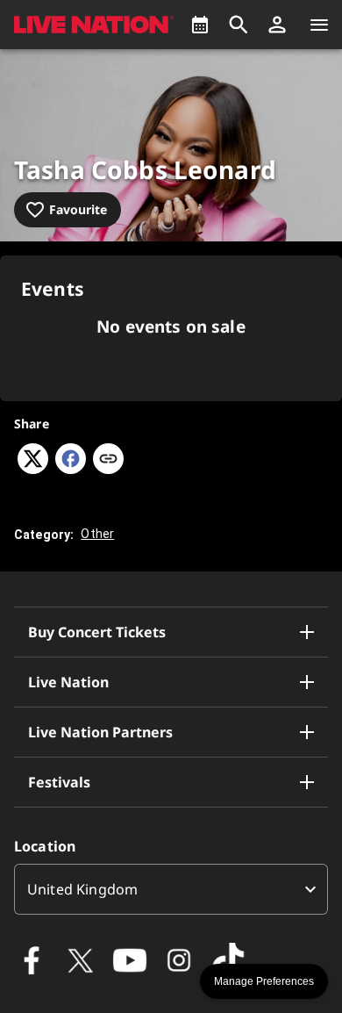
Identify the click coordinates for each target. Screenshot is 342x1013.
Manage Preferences (264, 981)
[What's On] (200, 24)
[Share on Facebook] (70, 468)
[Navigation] (319, 24)
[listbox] (171, 889)
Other (97, 534)
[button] (277, 24)
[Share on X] (33, 468)
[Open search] (238, 24)
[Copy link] (108, 460)
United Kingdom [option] (82, 889)
